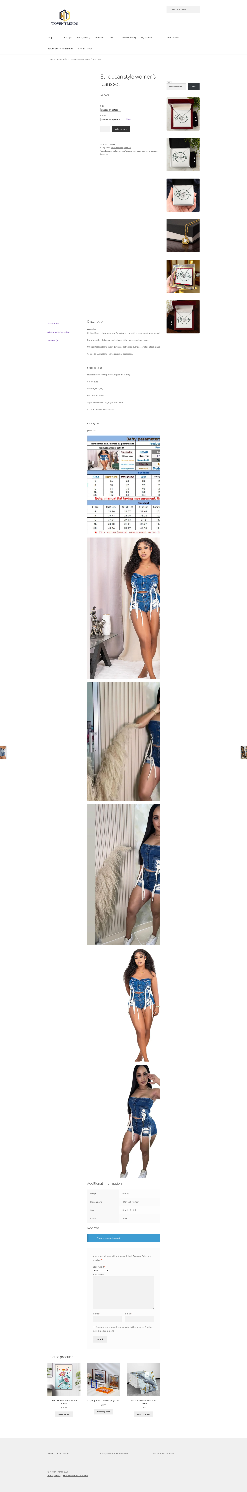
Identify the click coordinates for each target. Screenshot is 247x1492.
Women (127, 147)
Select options (63, 1414)
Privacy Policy (83, 37)
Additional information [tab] (58, 331)
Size (102, 105)
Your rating (99, 1266)
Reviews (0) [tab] (52, 340)
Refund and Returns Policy (60, 48)
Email (128, 1313)
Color (103, 115)
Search (170, 82)
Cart (111, 37)
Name (96, 1313)
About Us (99, 37)
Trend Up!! (66, 37)
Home (52, 59)
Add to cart (121, 129)
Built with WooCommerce (75, 1475)
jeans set (141, 151)
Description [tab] (53, 323)
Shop (49, 37)
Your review (99, 1274)
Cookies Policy (129, 37)
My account (146, 37)
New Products (63, 59)
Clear (128, 119)
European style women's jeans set (120, 151)
